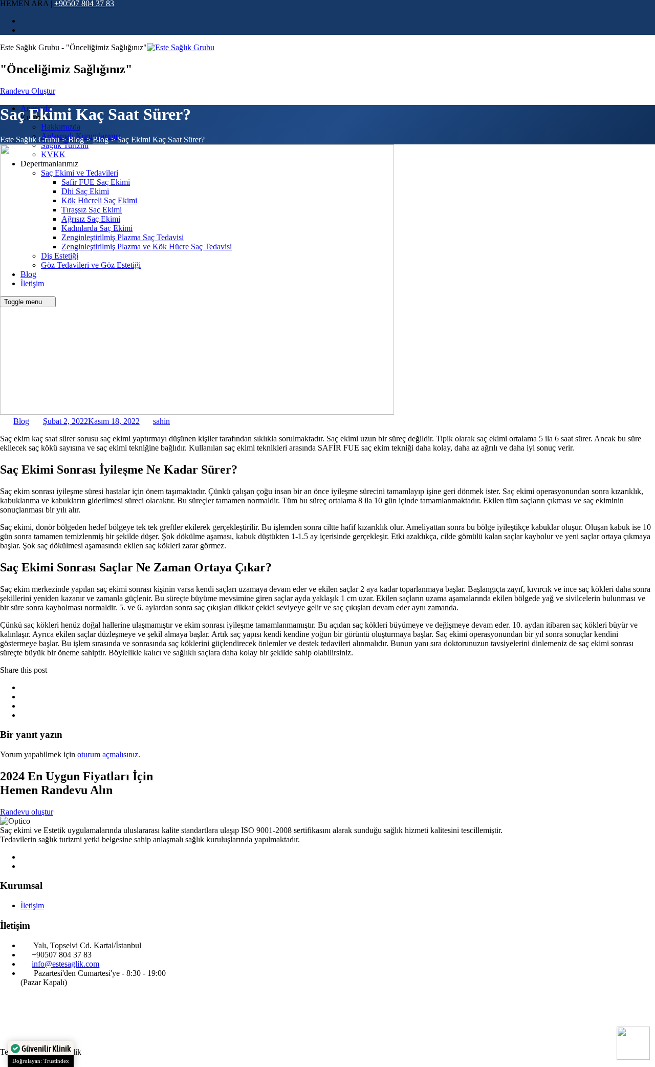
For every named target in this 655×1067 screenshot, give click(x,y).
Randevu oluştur (26, 811)
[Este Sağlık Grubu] (180, 47)
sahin (161, 421)
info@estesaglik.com (65, 963)
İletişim (32, 905)
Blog (21, 421)
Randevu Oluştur (27, 91)
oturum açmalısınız (107, 754)
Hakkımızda (60, 126)
